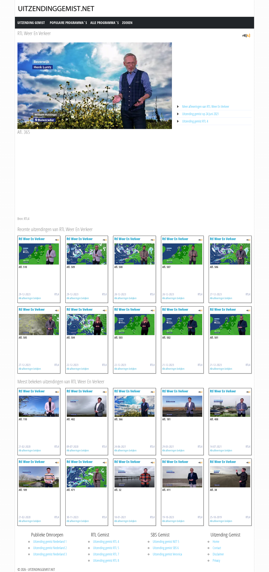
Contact (217, 548)
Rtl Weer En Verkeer (32, 239)
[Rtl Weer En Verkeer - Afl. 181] (182, 406)
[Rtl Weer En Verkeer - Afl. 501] (230, 324)
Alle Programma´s (104, 22)
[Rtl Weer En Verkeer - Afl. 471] (87, 476)
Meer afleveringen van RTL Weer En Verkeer (205, 106)
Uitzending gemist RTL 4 (195, 121)
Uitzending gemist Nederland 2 (50, 548)
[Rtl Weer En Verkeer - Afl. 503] (134, 324)
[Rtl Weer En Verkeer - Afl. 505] (39, 324)
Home (216, 541)
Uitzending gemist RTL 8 (106, 560)
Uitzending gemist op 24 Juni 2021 (200, 114)
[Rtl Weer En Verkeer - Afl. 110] (39, 406)
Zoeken (127, 22)
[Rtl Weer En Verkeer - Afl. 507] (182, 253)
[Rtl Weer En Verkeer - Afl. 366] (134, 406)
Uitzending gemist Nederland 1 (50, 541)
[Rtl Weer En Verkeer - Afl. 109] (39, 476)
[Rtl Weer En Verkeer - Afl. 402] (87, 406)
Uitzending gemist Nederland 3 (50, 554)
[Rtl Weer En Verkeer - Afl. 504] (87, 324)
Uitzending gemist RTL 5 (106, 548)
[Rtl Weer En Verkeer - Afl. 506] (230, 253)
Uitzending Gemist (31, 22)
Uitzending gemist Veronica (167, 554)
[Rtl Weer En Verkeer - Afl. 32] (134, 476)
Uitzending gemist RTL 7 (106, 554)
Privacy (216, 560)
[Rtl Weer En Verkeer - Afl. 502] (182, 324)
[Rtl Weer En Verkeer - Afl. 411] (182, 476)
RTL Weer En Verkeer (34, 33)
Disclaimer (218, 554)
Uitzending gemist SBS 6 (166, 548)
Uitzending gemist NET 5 (166, 541)
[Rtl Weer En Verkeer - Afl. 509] (87, 253)
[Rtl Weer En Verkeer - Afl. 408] (230, 406)
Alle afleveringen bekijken (30, 298)
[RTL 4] (246, 35)
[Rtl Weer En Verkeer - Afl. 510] (39, 253)
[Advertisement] (94, 166)
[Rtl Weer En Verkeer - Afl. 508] (134, 253)
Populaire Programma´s (68, 22)
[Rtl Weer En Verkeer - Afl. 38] (230, 476)
